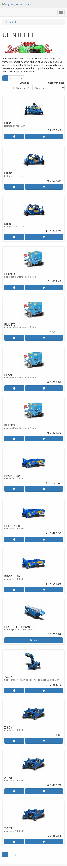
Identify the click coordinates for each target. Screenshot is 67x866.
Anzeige (24, 82)
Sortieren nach (56, 82)
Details (33, 640)
